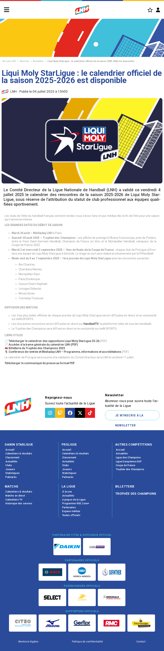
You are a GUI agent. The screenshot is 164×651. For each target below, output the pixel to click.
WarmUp (24, 61)
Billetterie (125, 486)
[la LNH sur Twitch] (60, 413)
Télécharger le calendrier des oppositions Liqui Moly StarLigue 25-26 (54, 341)
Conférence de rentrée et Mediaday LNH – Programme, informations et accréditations (65, 351)
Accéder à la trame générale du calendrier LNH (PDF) (43, 344)
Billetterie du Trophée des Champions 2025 (37, 348)
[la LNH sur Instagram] (50, 413)
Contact (141, 641)
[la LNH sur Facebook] (70, 413)
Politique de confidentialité (87, 641)
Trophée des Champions (135, 493)
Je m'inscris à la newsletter (129, 417)
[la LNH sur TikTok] (90, 413)
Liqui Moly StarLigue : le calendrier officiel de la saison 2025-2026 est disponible (90, 61)
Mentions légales (28, 641)
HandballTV (91, 323)
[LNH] (82, 10)
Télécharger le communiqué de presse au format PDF (40, 363)
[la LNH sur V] (80, 413)
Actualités (38, 61)
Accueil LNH (9, 61)
